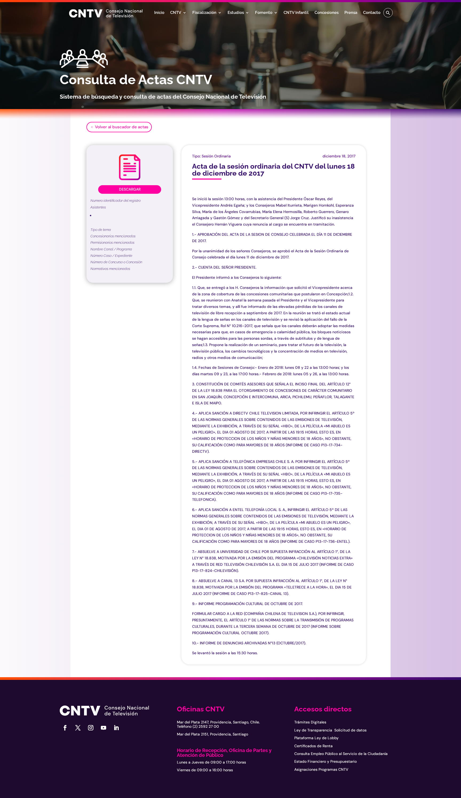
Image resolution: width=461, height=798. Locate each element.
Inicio (159, 13)
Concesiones (327, 13)
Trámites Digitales (310, 722)
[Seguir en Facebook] (65, 727)
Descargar (130, 189)
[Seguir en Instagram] (90, 727)
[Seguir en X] (78, 727)
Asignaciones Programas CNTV (321, 769)
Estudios (236, 13)
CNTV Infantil (296, 13)
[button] (388, 12)
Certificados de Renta (313, 745)
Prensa (350, 13)
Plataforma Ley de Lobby (316, 737)
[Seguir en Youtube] (103, 727)
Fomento (263, 13)
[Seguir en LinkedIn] (116, 727)
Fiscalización (204, 13)
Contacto (371, 13)
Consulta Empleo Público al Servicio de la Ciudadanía (341, 753)
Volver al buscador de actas (121, 127)
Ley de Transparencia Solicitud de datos (330, 730)
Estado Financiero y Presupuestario (325, 761)
